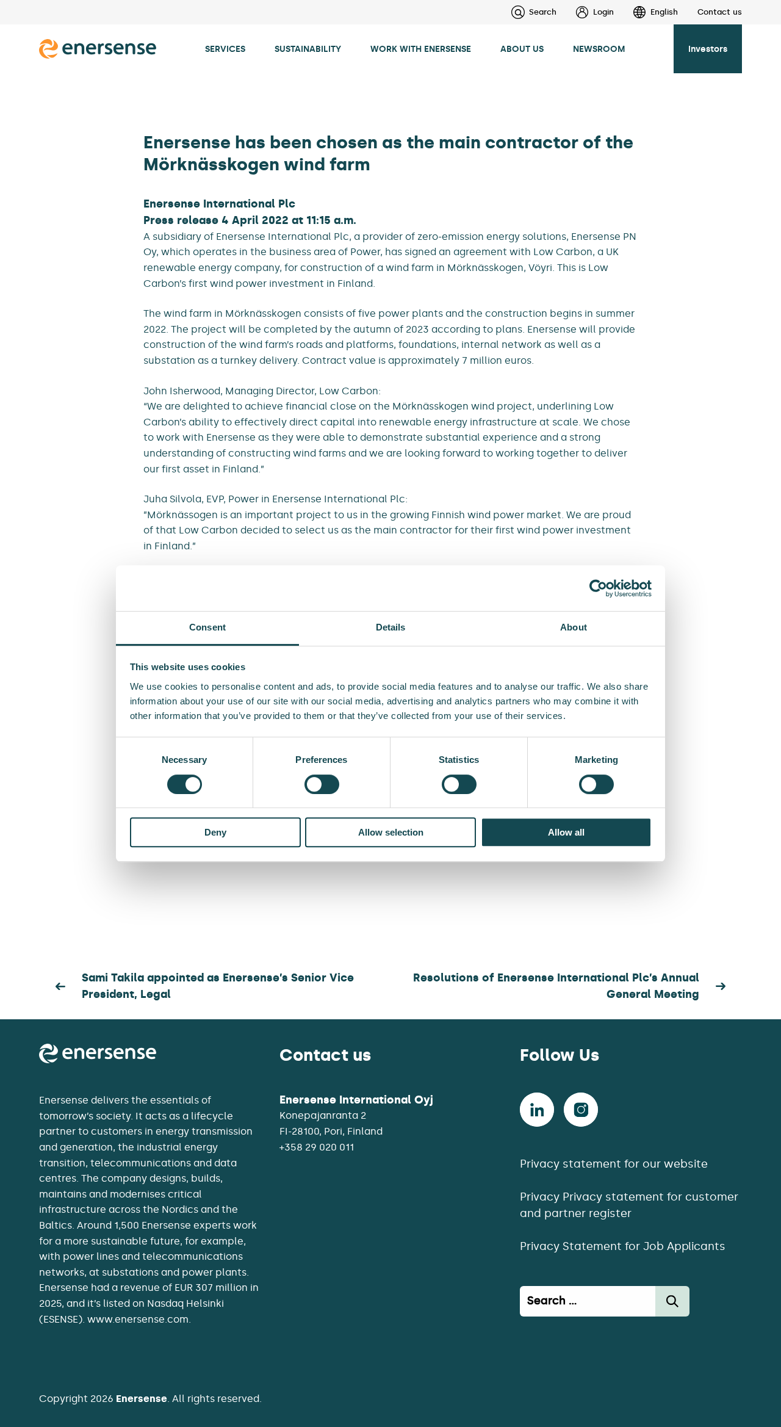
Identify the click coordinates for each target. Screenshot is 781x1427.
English (664, 11)
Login (603, 11)
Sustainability (308, 48)
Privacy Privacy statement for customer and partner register (629, 1205)
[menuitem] (585, 12)
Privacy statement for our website (614, 1164)
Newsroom (599, 48)
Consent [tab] (207, 627)
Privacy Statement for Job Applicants (622, 1246)
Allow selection (390, 832)
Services (225, 48)
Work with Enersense (420, 48)
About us (522, 48)
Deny (215, 832)
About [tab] (573, 627)
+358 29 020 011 (316, 1147)
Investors (707, 48)
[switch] (321, 784)
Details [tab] (391, 627)
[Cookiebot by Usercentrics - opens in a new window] (598, 588)
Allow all (566, 832)
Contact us (719, 11)
